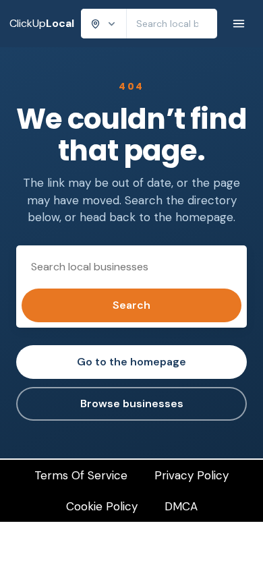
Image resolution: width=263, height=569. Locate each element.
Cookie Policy (102, 506)
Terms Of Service (80, 475)
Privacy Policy (191, 475)
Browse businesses (131, 403)
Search (131, 305)
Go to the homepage (131, 362)
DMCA (181, 506)
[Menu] (239, 23)
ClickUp (41, 23)
